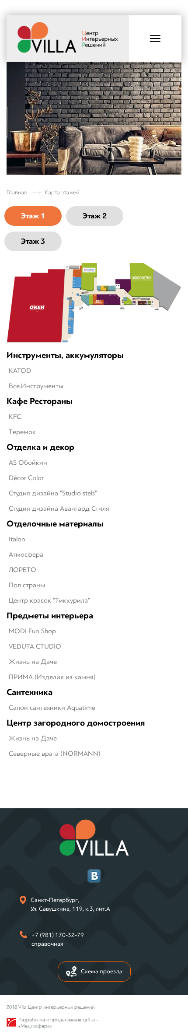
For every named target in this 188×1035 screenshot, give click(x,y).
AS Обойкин (28, 463)
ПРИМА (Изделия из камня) (52, 677)
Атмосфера (26, 554)
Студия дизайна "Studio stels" (53, 493)
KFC (15, 417)
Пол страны (27, 585)
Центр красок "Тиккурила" (49, 600)
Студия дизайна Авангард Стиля (59, 508)
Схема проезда (101, 971)
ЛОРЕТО (22, 570)
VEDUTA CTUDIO (35, 646)
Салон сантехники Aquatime (52, 708)
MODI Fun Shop (32, 631)
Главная (17, 192)
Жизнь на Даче (33, 662)
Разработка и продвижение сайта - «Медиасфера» (58, 1022)
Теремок (22, 432)
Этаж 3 (33, 241)
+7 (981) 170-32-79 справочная (57, 939)
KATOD (20, 371)
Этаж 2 (95, 216)
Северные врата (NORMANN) (55, 754)
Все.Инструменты (36, 386)
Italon (17, 539)
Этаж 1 (33, 216)
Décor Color (26, 478)
